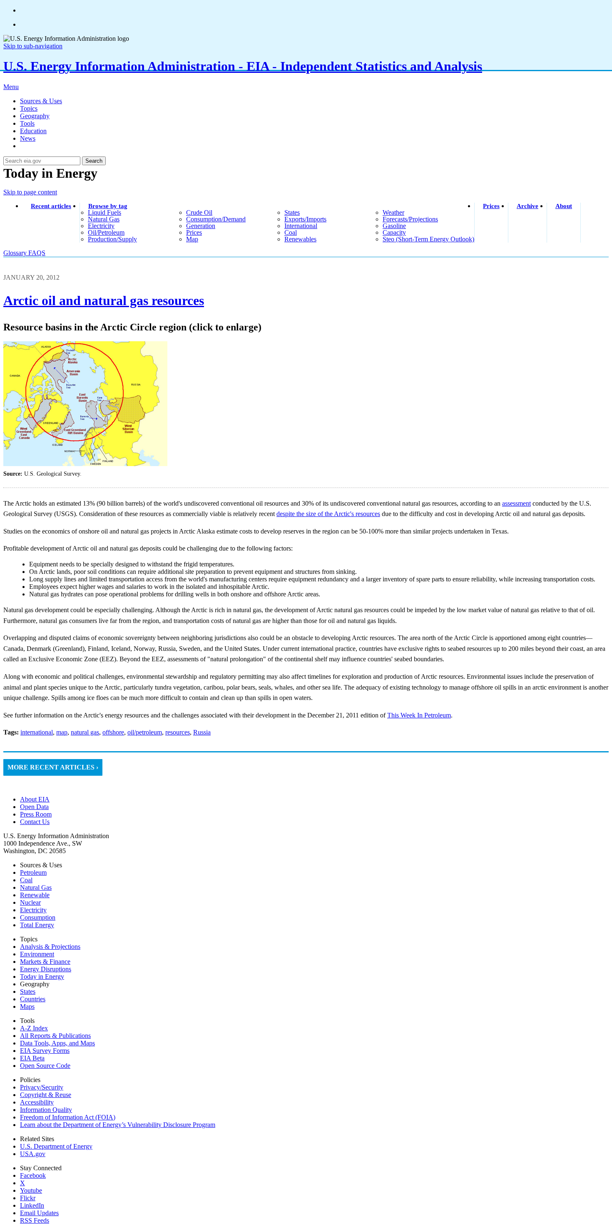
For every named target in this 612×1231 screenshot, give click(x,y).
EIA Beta (32, 1058)
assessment (516, 503)
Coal (26, 880)
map (192, 239)
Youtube (31, 1190)
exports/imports (305, 219)
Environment (37, 954)
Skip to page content (30, 192)
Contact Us (35, 821)
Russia (202, 732)
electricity (101, 225)
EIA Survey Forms (45, 1050)
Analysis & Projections (50, 946)
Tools (27, 123)
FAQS (36, 252)
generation (200, 225)
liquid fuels (104, 212)
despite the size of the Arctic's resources (328, 513)
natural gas (103, 219)
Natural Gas (36, 887)
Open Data (34, 806)
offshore (113, 732)
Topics (28, 108)
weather (393, 212)
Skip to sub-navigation (32, 46)
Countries (32, 999)
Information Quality (46, 1109)
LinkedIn (32, 1205)
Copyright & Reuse (45, 1094)
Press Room (36, 814)
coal (290, 232)
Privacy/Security (41, 1087)
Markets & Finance (45, 961)
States (27, 991)
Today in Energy (42, 976)
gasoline (394, 225)
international (300, 225)
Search (93, 161)
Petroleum (33, 872)
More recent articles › (52, 767)
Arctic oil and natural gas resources (103, 300)
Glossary (15, 252)
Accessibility (37, 1102)
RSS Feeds (34, 1220)
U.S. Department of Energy (56, 1146)
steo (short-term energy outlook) (428, 239)
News (27, 138)
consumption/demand (216, 219)
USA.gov (32, 1153)
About (563, 206)
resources (177, 732)
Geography (35, 115)
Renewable (35, 894)
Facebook (33, 1175)
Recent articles (51, 206)
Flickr (27, 1197)
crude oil (199, 212)
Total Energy (37, 924)
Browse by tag (107, 206)
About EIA (35, 799)
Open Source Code (45, 1065)
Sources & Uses (41, 100)
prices (194, 232)
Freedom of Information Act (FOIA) (67, 1117)
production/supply (112, 239)
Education (33, 130)
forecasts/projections (410, 219)
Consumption (37, 917)
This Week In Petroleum (419, 715)
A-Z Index (34, 1028)
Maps (27, 1006)
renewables (300, 239)
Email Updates (39, 1212)
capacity (394, 232)
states (292, 212)
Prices (491, 206)
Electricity (33, 909)
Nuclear (30, 902)
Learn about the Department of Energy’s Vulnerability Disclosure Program (117, 1124)
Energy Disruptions (45, 969)
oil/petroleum (106, 232)
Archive (527, 206)
